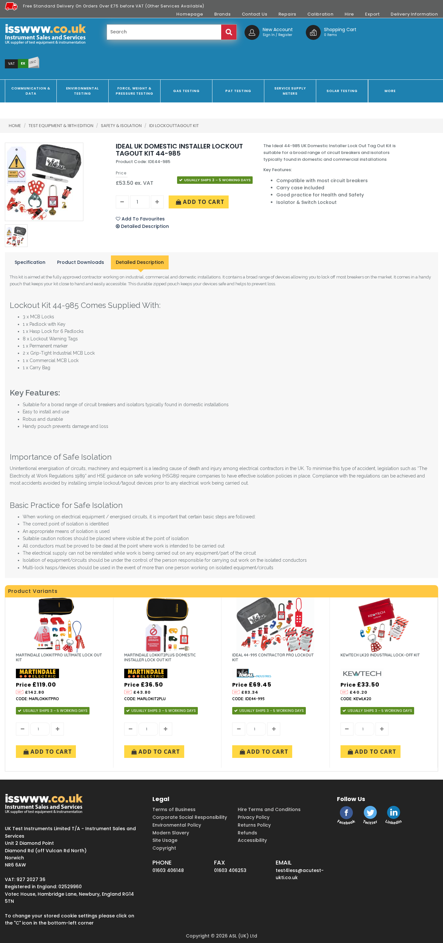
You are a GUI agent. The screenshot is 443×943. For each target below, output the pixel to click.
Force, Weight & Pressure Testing (134, 91)
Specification (30, 262)
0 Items (330, 34)
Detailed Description (140, 262)
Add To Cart (202, 202)
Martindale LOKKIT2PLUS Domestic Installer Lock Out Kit (160, 657)
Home (15, 126)
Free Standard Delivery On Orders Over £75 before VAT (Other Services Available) (113, 6)
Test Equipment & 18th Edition (61, 126)
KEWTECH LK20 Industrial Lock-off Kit (380, 655)
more (390, 90)
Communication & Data (30, 91)
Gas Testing (186, 90)
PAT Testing (238, 90)
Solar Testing (342, 90)
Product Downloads (80, 262)
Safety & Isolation (122, 126)
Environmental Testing (82, 91)
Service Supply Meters (290, 91)
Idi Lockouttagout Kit (174, 126)
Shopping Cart (340, 29)
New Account (278, 29)
